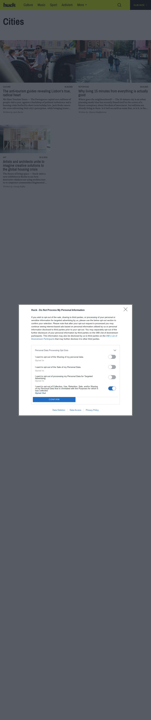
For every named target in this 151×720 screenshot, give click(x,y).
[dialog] (75, 360)
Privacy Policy (92, 410)
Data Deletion (58, 410)
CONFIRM (54, 399)
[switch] (112, 357)
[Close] (126, 310)
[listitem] (75, 350)
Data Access (75, 410)
